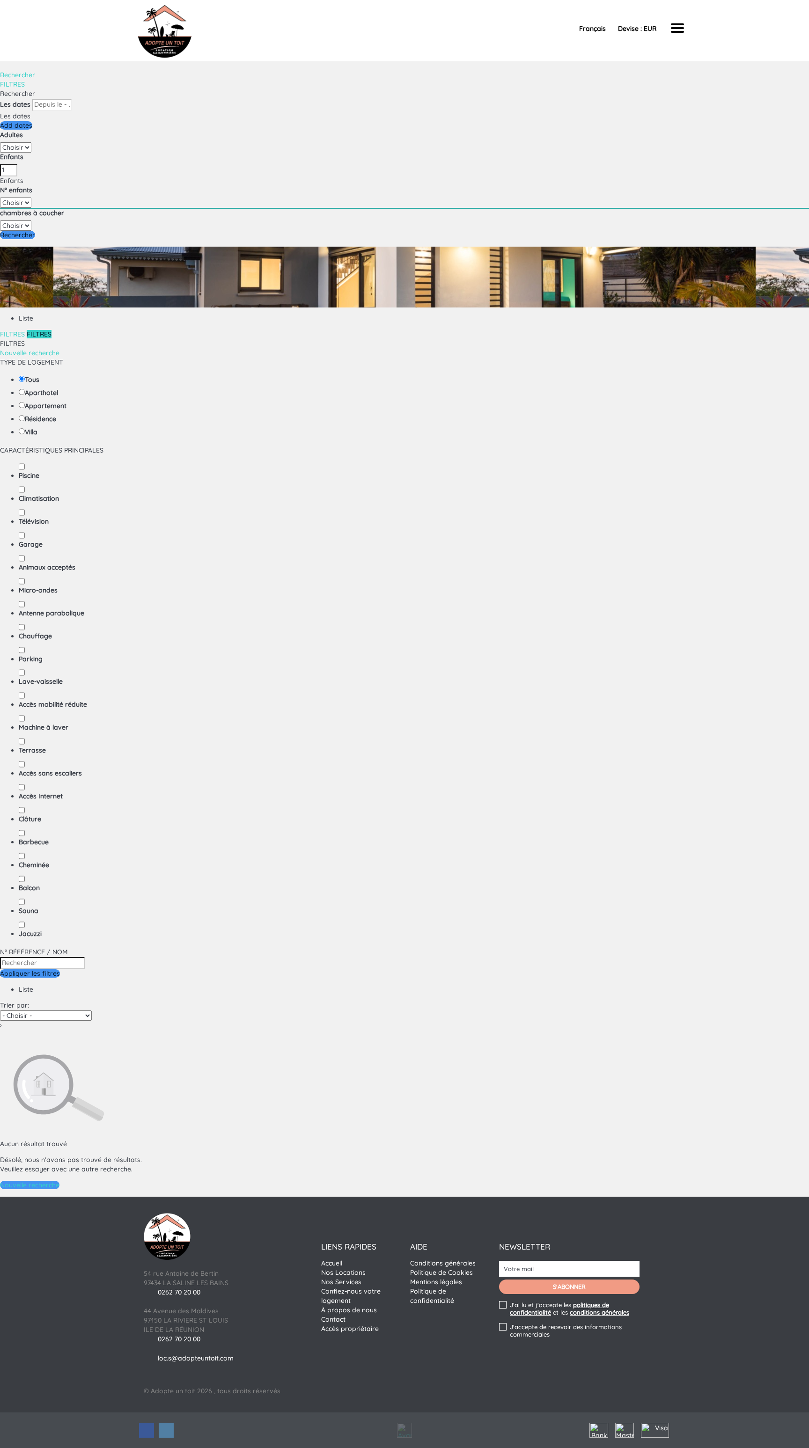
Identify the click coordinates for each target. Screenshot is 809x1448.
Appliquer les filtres (30, 973)
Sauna (28, 911)
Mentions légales (436, 1282)
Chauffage (35, 636)
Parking (31, 659)
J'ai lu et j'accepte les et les (569, 1308)
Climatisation (39, 498)
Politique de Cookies (441, 1272)
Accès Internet (41, 796)
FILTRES (12, 84)
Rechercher (17, 75)
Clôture (30, 819)
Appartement (45, 406)
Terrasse (32, 750)
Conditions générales (443, 1263)
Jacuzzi (30, 933)
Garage (31, 544)
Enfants (11, 157)
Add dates (16, 125)
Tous (32, 379)
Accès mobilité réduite (53, 704)
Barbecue (34, 842)
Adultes (11, 135)
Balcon (29, 888)
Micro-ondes (38, 590)
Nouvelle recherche (29, 353)
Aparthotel (41, 392)
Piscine (29, 475)
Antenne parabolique (51, 613)
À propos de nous (349, 1310)
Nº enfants (16, 190)
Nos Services (341, 1282)
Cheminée (34, 865)
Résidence (40, 419)
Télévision (34, 521)
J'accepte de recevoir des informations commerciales (566, 1330)
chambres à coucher (32, 213)
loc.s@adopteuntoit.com (196, 1358)
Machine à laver (43, 727)
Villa (31, 432)
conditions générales (599, 1312)
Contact (333, 1319)
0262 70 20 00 (179, 1292)
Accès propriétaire (350, 1328)
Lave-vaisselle (41, 681)
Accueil (331, 1263)
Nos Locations (343, 1272)
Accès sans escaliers (50, 773)
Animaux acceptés (47, 567)
